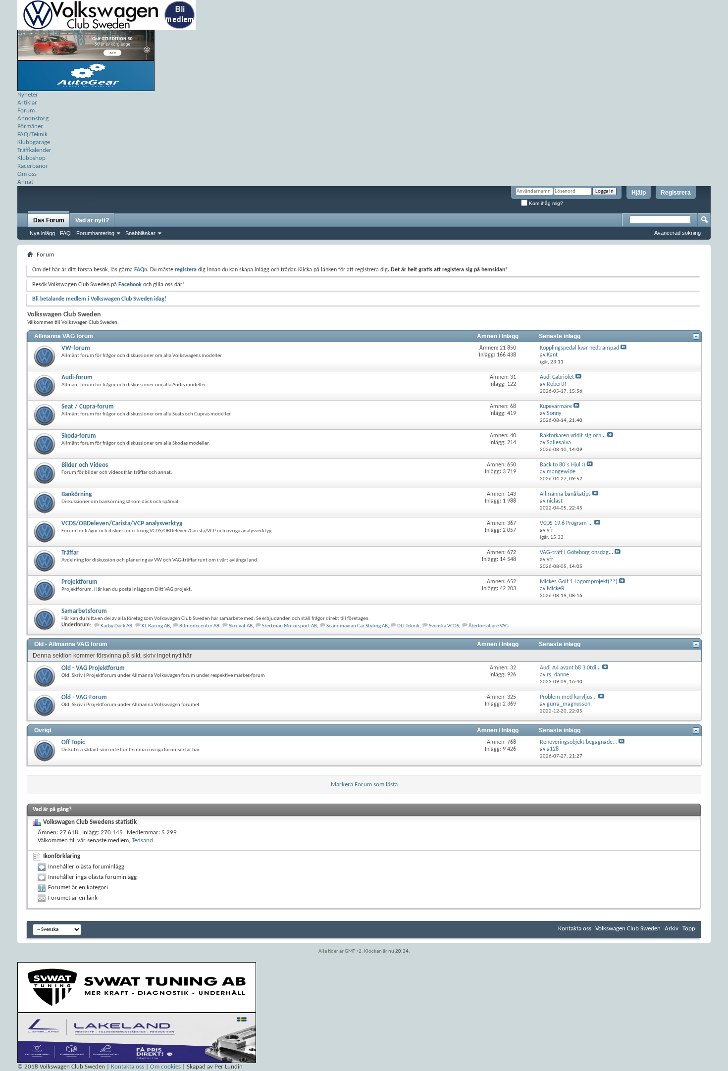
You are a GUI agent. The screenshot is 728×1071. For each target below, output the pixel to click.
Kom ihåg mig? (545, 203)
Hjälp (638, 192)
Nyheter (27, 95)
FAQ (65, 233)
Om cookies (165, 1067)
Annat (25, 182)
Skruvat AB (241, 626)
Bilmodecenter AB (199, 626)
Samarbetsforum (84, 611)
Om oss (27, 174)
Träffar (70, 553)
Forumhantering (95, 233)
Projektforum (79, 582)
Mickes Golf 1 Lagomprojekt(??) (579, 582)
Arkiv (671, 928)
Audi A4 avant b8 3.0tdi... (570, 668)
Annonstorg (33, 118)
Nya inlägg (42, 233)
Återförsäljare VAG (488, 626)
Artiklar (27, 103)
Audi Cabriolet (557, 377)
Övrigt (43, 730)
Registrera (676, 192)
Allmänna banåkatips (565, 494)
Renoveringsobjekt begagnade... (578, 742)
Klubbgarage (33, 142)
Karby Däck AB (116, 626)
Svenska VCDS (444, 626)
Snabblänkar (140, 233)
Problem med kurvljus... (568, 697)
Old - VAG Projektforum (93, 668)
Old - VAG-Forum (84, 697)
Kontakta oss (574, 928)
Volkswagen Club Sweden (628, 928)
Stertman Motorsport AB (289, 626)
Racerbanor (32, 166)
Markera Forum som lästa (364, 784)
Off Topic (73, 742)
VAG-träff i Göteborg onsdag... (576, 553)
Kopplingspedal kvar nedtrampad (579, 348)
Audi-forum (77, 377)
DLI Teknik (408, 626)
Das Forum (48, 220)
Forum (26, 110)
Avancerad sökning (677, 233)
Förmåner (30, 126)
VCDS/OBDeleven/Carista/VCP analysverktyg (121, 523)
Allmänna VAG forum (63, 336)
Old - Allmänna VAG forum (70, 644)
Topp (688, 928)
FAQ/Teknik (32, 134)
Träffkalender (34, 150)
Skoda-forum (78, 436)
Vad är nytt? (92, 220)
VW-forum (75, 348)
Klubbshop (31, 158)
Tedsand (142, 840)
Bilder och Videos (84, 465)
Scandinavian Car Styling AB (357, 626)
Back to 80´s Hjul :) (562, 465)
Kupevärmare (556, 406)
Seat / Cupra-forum (87, 407)
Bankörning (76, 494)
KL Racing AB (156, 626)
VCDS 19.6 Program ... (566, 523)
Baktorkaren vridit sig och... (573, 436)
